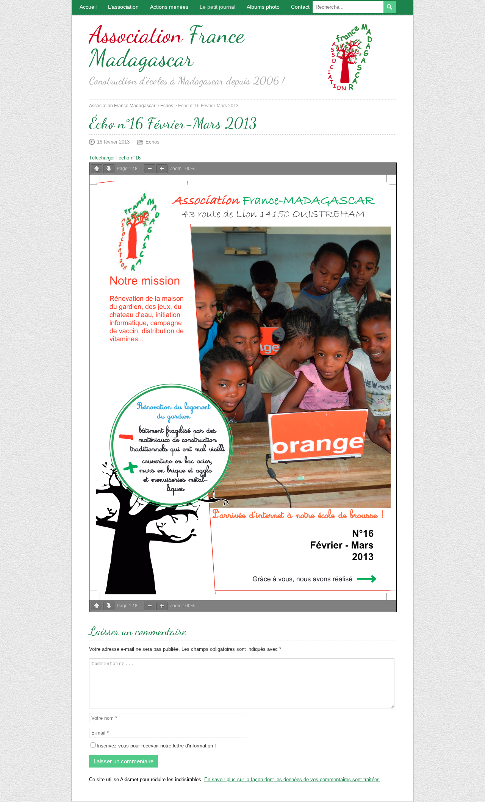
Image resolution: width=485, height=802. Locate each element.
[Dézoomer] (149, 168)
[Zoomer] (161, 168)
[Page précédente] (96, 168)
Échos (153, 142)
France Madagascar (166, 46)
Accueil (88, 7)
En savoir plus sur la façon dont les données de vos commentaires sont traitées (292, 779)
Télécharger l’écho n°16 (115, 158)
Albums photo (263, 7)
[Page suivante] (108, 168)
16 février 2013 (113, 142)
